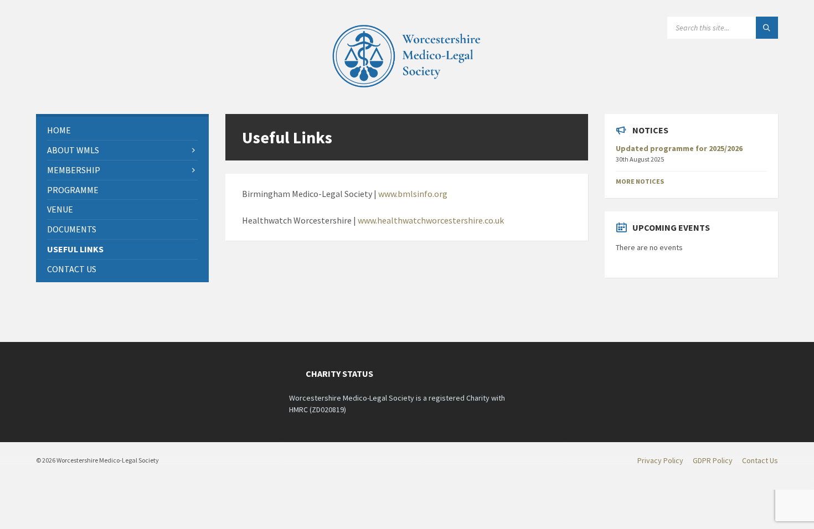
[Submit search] (767, 28)
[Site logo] (407, 92)
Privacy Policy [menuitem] (660, 460)
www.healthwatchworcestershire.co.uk (431, 220)
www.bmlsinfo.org (412, 193)
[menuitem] (122, 130)
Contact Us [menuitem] (760, 460)
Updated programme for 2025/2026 (679, 148)
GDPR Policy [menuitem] (713, 460)
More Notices (640, 181)
